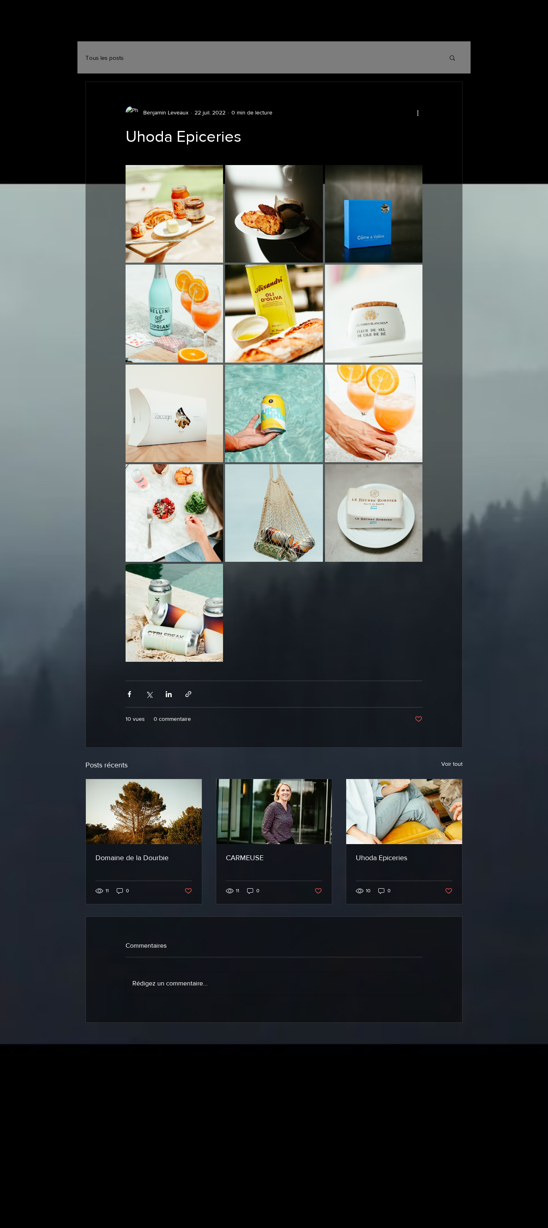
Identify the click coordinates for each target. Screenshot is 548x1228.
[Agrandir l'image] (174, 214)
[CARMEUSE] (274, 811)
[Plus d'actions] (417, 112)
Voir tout (452, 764)
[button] (452, 57)
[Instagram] (416, 28)
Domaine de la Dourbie (131, 858)
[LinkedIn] (456, 28)
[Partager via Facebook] (129, 694)
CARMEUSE (245, 858)
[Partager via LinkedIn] (169, 694)
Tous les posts (104, 57)
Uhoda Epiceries (381, 858)
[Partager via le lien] (188, 694)
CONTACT (196, 27)
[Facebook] (436, 28)
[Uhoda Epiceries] (404, 811)
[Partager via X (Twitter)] (149, 694)
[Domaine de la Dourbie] (144, 811)
